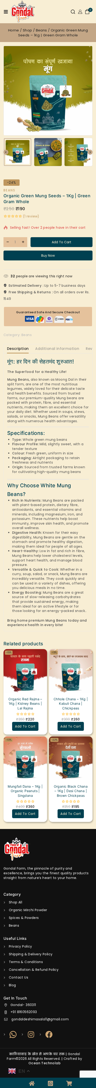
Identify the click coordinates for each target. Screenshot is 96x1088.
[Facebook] (46, 1034)
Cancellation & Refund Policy (33, 969)
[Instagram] (28, 1034)
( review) (31, 216)
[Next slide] (90, 152)
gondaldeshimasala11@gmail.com (39, 1019)
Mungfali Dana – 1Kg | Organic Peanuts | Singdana (25, 791)
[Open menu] (5, 11)
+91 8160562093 (23, 1012)
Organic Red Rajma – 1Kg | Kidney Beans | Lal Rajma (25, 703)
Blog (12, 985)
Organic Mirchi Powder (28, 910)
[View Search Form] (72, 11)
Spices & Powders (24, 917)
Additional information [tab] (57, 348)
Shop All (15, 902)
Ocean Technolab (44, 1063)
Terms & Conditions (26, 962)
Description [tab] (18, 348)
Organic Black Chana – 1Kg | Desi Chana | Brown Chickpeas (71, 791)
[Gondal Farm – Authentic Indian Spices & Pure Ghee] (22, 11)
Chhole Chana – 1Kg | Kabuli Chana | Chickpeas (71, 703)
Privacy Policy (20, 946)
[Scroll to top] (83, 1080)
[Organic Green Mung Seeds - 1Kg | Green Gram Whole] (48, 91)
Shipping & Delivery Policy (30, 954)
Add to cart (61, 242)
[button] (17, 152)
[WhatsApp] (10, 1034)
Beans (9, 190)
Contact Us (18, 977)
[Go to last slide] (5, 152)
